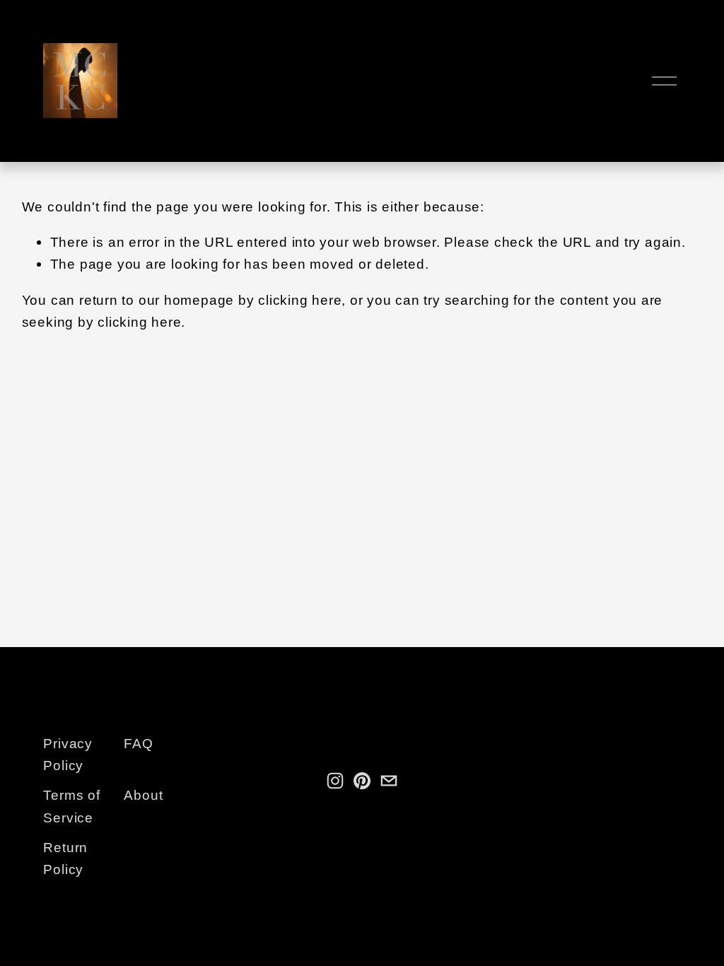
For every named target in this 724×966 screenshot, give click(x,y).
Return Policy (65, 858)
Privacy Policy (67, 754)
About (143, 795)
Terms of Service (71, 806)
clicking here (299, 300)
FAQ (138, 743)
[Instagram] (335, 780)
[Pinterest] (362, 780)
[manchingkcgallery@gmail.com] (388, 780)
